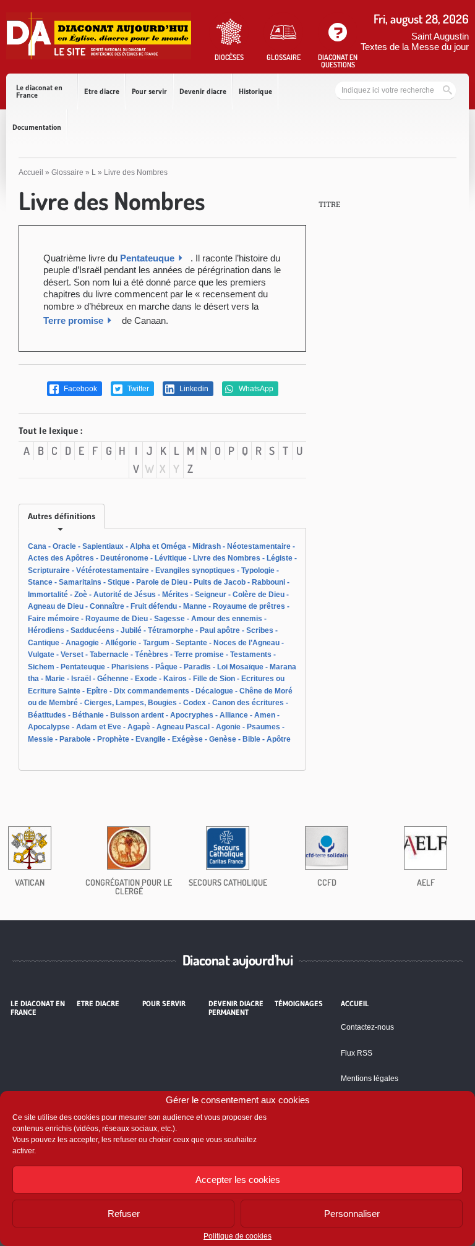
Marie (55, 678)
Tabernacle (109, 654)
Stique (119, 582)
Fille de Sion (214, 678)
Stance (40, 582)
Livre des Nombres (226, 558)
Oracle (64, 546)
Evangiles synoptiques (195, 570)
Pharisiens (130, 667)
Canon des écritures (248, 702)
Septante (191, 642)
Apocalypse (49, 727)
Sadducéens (92, 630)
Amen (264, 715)
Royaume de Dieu (116, 618)
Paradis (197, 667)
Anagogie (82, 642)
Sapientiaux (103, 546)
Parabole (75, 739)
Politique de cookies (237, 1236)
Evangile (150, 739)
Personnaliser (352, 1213)
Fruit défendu (154, 606)
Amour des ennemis (226, 618)
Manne (195, 606)
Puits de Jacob (220, 582)
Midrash (206, 546)
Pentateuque (147, 258)
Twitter (137, 388)
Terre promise (73, 320)
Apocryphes (191, 715)
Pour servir (149, 91)
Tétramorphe (171, 630)
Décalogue (214, 691)
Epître (97, 691)
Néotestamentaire (259, 546)
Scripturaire (49, 570)
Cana (37, 546)
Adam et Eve (98, 727)
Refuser (124, 1213)
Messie (40, 739)
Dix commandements (151, 691)
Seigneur (210, 594)
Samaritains (80, 582)
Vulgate (41, 654)
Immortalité (48, 594)
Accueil (31, 172)
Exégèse (187, 739)
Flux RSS (356, 1053)
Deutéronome (124, 558)
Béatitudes (47, 715)
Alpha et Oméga (158, 546)
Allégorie (121, 642)
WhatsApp (255, 388)
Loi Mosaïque (240, 667)
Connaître (107, 606)
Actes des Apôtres (61, 558)
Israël (81, 678)
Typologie (258, 570)
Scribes (259, 630)
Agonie (228, 727)
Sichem (41, 667)
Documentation (36, 127)
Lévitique (171, 558)
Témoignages (299, 1003)
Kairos (175, 678)
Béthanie (88, 715)
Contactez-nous (367, 1027)
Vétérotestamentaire (112, 570)
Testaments (251, 654)
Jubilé (131, 630)
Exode (146, 678)
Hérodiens (46, 630)
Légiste (280, 558)
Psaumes (263, 727)
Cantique (43, 642)
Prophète (113, 739)
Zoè (80, 594)
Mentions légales (369, 1078)
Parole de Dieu (161, 582)
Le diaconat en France (39, 91)
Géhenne (113, 678)
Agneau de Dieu (55, 606)
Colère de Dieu (259, 594)
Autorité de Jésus (124, 594)
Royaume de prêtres (249, 606)
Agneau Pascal (183, 727)
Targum (156, 642)
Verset (72, 654)
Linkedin (193, 388)
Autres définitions (61, 516)
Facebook (79, 388)
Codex (194, 702)
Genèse (222, 739)
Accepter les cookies (237, 1179)
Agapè (138, 727)
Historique (255, 91)
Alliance (234, 715)
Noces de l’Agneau (246, 642)
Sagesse (169, 618)
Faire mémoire (53, 618)
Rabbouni (268, 582)
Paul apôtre (220, 630)
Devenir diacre (202, 91)
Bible (251, 739)
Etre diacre (101, 91)
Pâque (166, 667)
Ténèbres (151, 654)
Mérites (175, 594)
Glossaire (67, 172)
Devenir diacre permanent (235, 1008)
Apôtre (279, 739)
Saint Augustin (440, 36)
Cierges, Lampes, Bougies (130, 702)
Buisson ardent (137, 715)
